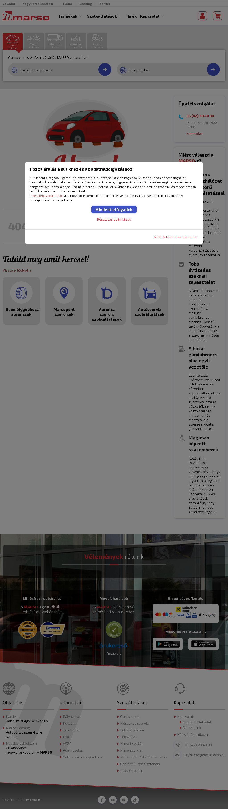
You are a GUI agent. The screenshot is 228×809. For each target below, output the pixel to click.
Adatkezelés (172, 237)
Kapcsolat (190, 237)
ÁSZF (157, 237)
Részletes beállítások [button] (47, 195)
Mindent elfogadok (114, 209)
